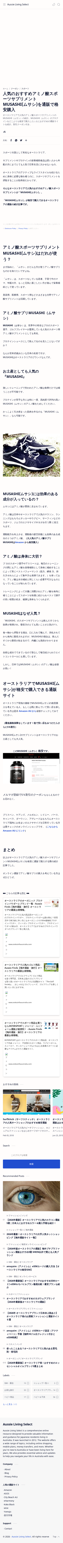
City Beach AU (11, 1497)
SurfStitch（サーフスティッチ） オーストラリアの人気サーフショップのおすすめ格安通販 (26, 1121)
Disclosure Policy (10, 228)
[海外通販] (29, 1229)
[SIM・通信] (14, 1262)
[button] (53, 4)
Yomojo (7, 1511)
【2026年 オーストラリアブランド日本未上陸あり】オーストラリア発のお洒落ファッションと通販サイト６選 (33, 1316)
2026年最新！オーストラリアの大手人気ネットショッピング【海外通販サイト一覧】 (33, 1236)
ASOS (6, 1493)
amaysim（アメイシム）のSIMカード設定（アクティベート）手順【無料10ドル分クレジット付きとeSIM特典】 (32, 1334)
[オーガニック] (15, 1358)
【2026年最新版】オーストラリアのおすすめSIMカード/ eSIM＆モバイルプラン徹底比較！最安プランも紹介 (33, 1284)
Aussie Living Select (18, 4)
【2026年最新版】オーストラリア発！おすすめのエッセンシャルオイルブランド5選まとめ (33, 1364)
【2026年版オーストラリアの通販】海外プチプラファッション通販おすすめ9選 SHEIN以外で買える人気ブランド (33, 1252)
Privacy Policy (23, 228)
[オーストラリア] (26, 1262)
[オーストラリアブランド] (20, 1308)
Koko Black (9, 1504)
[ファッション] (15, 1215)
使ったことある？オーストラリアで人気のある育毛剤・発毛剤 (32, 1350)
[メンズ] (25, 1215)
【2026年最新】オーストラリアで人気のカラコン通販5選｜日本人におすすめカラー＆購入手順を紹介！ (33, 1221)
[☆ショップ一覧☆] (17, 1229)
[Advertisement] (31, 49)
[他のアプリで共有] (26, 140)
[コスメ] (12, 1344)
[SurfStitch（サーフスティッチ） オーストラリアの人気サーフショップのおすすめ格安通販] (26, 1102)
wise (6, 1508)
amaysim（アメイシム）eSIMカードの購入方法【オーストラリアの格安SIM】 (33, 1268)
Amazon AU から (27, 710)
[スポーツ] (13, 1294)
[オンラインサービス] (28, 1276)
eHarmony (9, 1500)
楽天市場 (8, 1515)
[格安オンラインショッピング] (34, 1244)
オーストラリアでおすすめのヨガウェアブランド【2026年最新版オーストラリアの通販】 (31, 1300)
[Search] (58, 4)
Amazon (19, 542)
